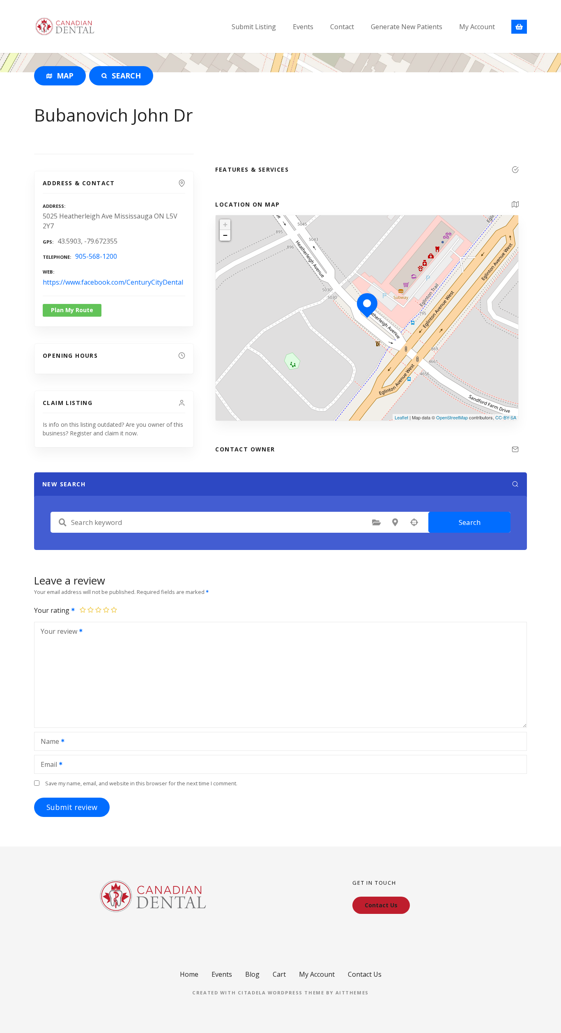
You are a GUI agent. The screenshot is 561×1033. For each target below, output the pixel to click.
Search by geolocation (414, 522)
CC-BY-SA (505, 417)
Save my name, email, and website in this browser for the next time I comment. (141, 783)
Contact (342, 26)
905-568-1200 (96, 256)
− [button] (225, 235)
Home (189, 974)
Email (46, 765)
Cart (279, 974)
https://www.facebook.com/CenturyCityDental (113, 282)
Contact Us (365, 974)
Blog (252, 974)
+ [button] (225, 224)
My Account (477, 26)
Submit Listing (254, 26)
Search (470, 522)
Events (303, 26)
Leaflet (401, 417)
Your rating (52, 610)
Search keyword (62, 522)
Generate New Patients (406, 26)
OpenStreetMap (452, 417)
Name (47, 742)
